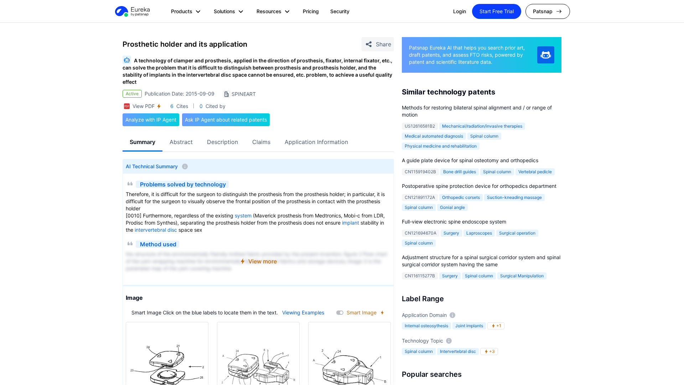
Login (459, 11)
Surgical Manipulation (522, 275)
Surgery (451, 233)
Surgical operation (517, 233)
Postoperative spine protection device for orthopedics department (479, 186)
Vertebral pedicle (535, 171)
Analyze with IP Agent (150, 120)
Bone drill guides (459, 171)
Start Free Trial (497, 11)
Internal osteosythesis (426, 325)
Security (339, 11)
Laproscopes (479, 233)
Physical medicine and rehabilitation (441, 146)
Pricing (311, 11)
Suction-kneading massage (514, 197)
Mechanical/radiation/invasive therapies (482, 126)
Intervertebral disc (458, 351)
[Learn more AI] (545, 54)
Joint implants (469, 325)
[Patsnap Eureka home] (132, 11)
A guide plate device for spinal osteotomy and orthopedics (470, 160)
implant (350, 223)
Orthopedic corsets (461, 197)
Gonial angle (452, 207)
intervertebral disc (156, 230)
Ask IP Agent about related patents (226, 120)
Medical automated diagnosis (434, 136)
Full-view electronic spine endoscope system (454, 222)
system (243, 215)
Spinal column (484, 136)
